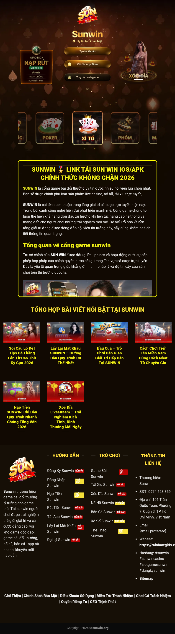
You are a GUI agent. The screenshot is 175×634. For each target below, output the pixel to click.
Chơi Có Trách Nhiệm (153, 596)
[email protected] (152, 531)
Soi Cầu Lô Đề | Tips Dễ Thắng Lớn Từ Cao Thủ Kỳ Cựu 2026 (22, 355)
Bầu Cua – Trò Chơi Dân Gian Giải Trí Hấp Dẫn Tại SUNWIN (109, 355)
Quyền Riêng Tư (74, 602)
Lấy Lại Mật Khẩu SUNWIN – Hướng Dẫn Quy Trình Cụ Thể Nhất (65, 355)
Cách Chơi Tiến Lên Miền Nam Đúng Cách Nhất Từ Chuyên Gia (153, 355)
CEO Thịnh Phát (103, 602)
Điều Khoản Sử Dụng (77, 596)
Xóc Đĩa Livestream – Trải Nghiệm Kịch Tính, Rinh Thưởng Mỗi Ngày (66, 417)
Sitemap (146, 578)
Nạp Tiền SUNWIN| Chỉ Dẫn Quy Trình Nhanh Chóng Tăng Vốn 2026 (22, 417)
